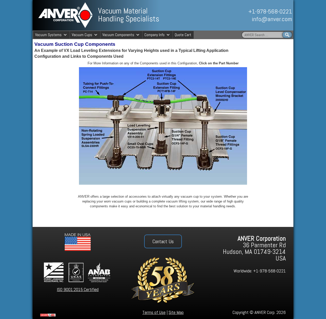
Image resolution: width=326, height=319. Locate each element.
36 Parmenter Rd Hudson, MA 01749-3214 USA (254, 248)
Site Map (176, 312)
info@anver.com (272, 19)
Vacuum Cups (82, 34)
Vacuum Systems (48, 34)
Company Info (154, 34)
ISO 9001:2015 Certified (78, 289)
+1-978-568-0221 (270, 11)
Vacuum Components (118, 34)
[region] (236, 15)
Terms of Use (154, 312)
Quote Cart (183, 34)
